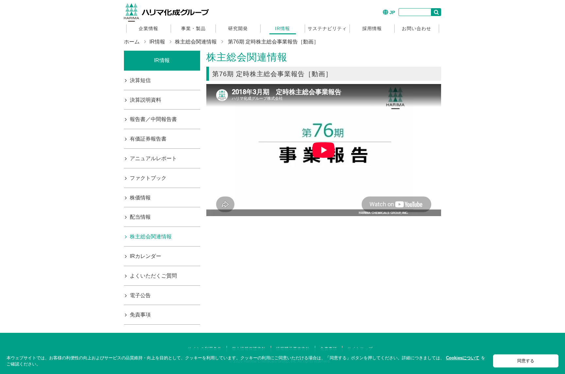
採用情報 (372, 28)
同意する (525, 360)
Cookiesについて (462, 357)
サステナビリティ (327, 28)
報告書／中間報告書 (153, 119)
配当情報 (140, 217)
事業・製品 (193, 28)
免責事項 (140, 314)
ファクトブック (148, 178)
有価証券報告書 (148, 139)
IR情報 (282, 28)
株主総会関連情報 (196, 41)
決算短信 (140, 80)
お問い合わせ (416, 28)
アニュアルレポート (153, 158)
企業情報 (148, 28)
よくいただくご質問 (153, 276)
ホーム (132, 41)
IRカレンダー (145, 256)
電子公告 (140, 295)
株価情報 (140, 197)
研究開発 (238, 28)
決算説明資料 (145, 100)
